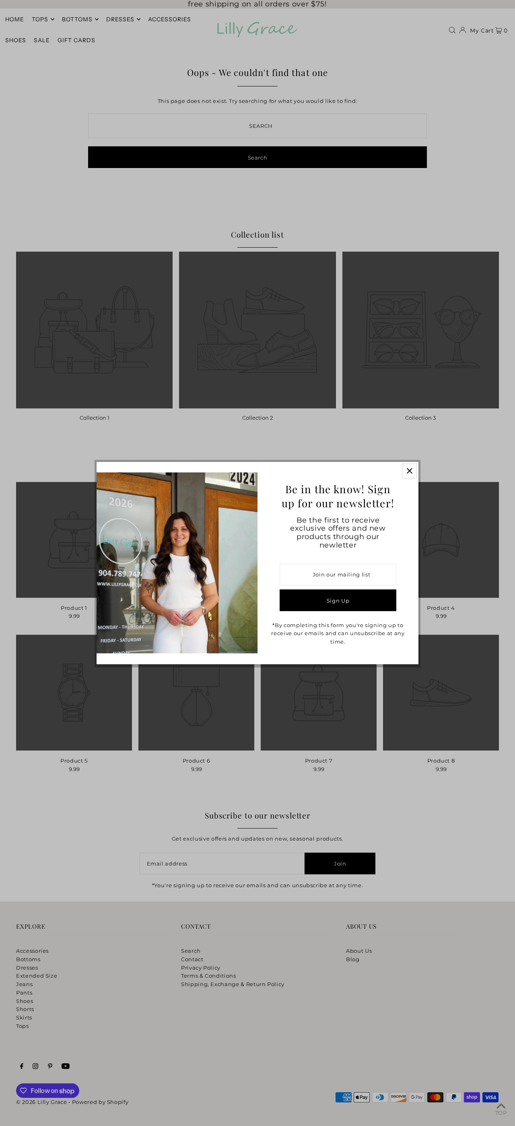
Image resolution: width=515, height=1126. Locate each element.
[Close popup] (409, 471)
